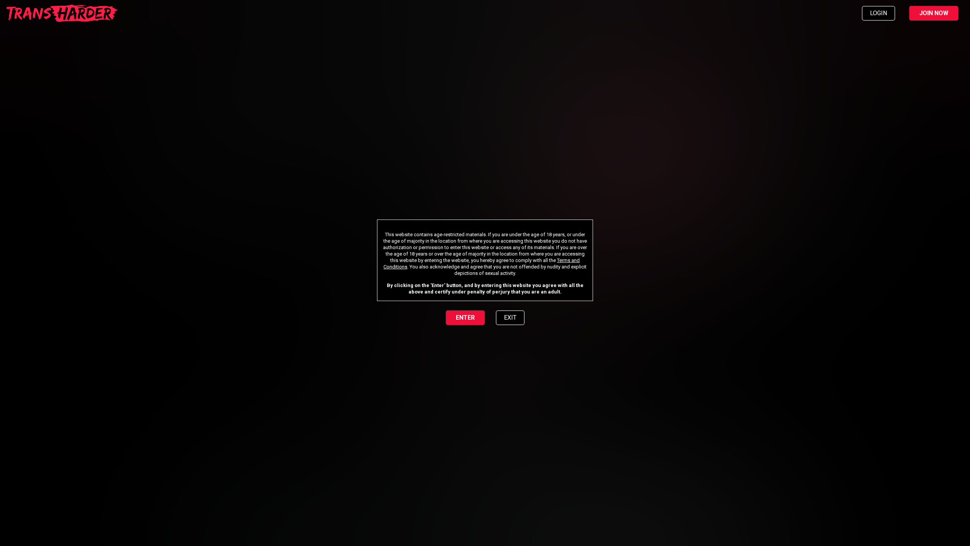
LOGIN (878, 13)
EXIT (510, 317)
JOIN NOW (933, 13)
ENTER (465, 317)
